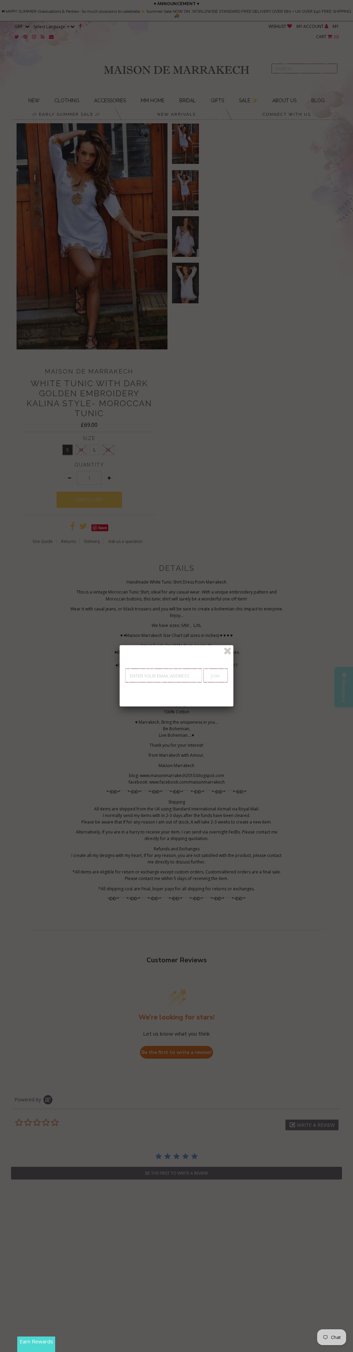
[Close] (227, 651)
